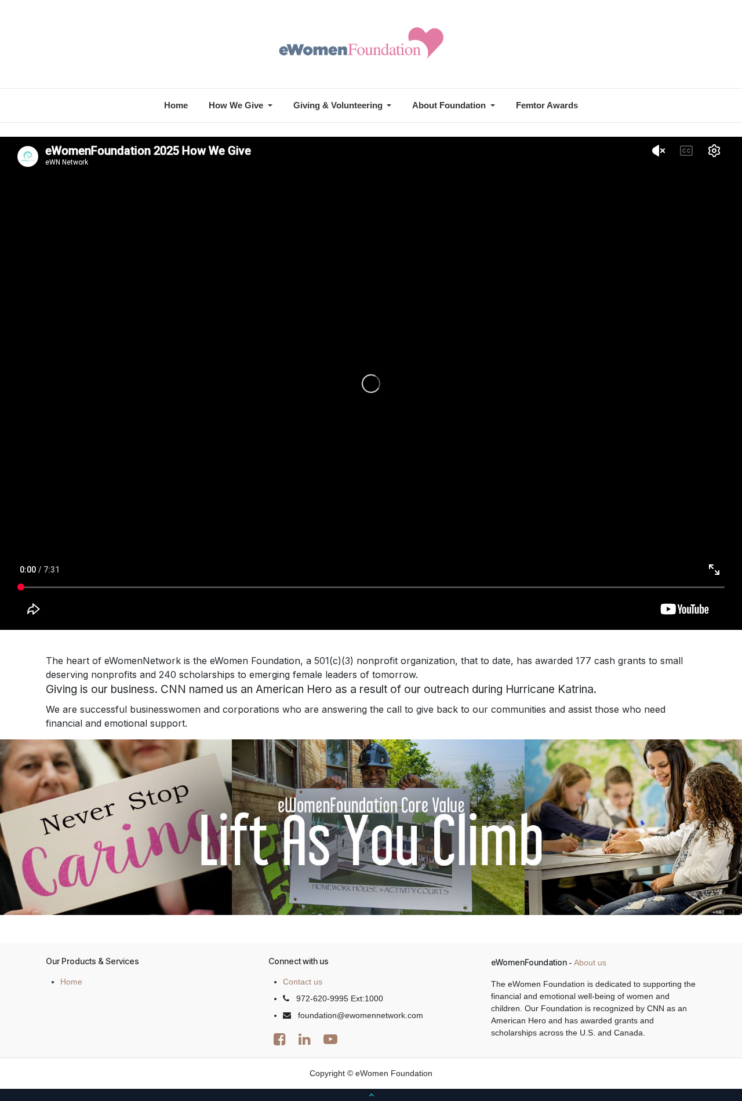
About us (590, 962)
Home (71, 981)
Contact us (302, 981)
